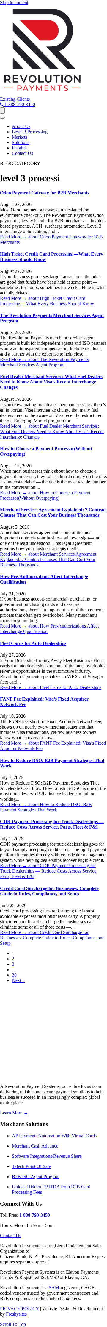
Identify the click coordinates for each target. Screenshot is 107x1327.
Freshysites (16, 1314)
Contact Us (22, 153)
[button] (15, 99)
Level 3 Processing (30, 131)
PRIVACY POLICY (19, 1308)
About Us (21, 126)
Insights (19, 147)
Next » (18, 980)
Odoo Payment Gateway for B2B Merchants (44, 192)
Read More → (47, 301)
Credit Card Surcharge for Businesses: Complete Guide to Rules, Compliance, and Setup (49, 891)
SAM (54, 1287)
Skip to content (14, 2)
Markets (19, 137)
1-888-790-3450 (34, 1215)
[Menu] (2, 110)
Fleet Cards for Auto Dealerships (33, 643)
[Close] (2, 118)
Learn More (14, 1112)
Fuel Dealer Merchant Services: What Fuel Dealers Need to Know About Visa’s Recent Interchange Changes (51, 382)
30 (14, 974)
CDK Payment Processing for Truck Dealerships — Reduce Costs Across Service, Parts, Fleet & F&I (52, 824)
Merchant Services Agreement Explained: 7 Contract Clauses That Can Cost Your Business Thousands (53, 512)
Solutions (20, 142)
